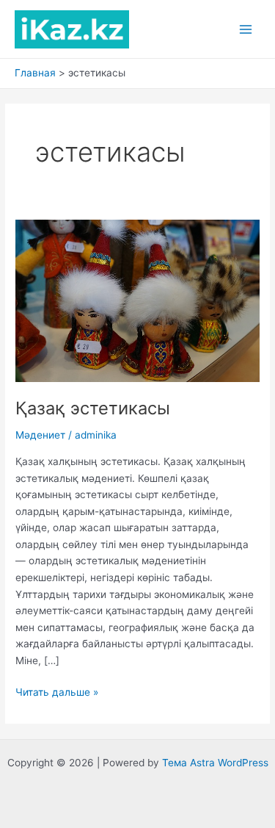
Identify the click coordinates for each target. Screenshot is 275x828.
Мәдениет (40, 435)
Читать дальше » (56, 693)
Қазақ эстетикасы (92, 408)
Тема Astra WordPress (215, 762)
